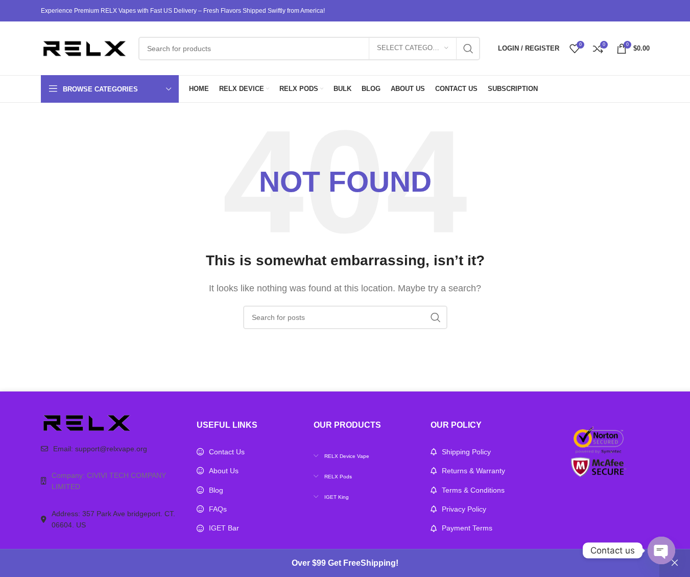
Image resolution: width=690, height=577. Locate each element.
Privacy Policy (464, 509)
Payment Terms (467, 528)
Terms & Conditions (473, 490)
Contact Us (227, 452)
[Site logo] (84, 47)
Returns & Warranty (473, 471)
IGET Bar (224, 528)
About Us (224, 471)
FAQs (218, 509)
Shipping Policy (466, 452)
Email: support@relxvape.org (100, 449)
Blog (216, 490)
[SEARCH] (468, 48)
